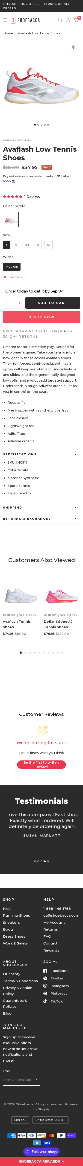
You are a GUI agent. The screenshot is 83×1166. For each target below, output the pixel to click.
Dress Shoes (14, 936)
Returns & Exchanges (27, 518)
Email (7, 1071)
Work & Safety (15, 943)
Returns (50, 929)
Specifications (20, 454)
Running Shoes (16, 915)
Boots (8, 929)
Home (8, 33)
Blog (7, 1013)
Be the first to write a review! (41, 764)
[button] (41, 1161)
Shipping (12, 507)
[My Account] (68, 20)
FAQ (47, 936)
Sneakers (11, 922)
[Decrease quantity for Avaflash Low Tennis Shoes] (6, 303)
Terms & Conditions (20, 981)
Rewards (51, 950)
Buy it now (42, 317)
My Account (54, 922)
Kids (7, 908)
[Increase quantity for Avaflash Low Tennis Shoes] (19, 303)
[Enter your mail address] (35, 1080)
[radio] (11, 219)
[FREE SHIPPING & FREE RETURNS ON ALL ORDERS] (41, 6)
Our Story (11, 974)
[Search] (60, 20)
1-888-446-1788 (57, 908)
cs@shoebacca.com (61, 915)
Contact (50, 943)
